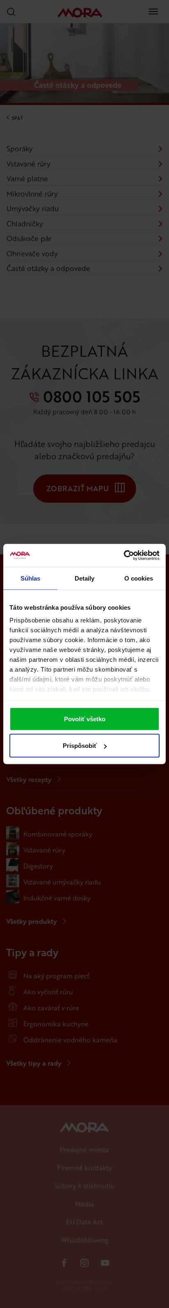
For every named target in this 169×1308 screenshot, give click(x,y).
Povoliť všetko (84, 718)
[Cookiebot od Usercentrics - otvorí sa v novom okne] (124, 555)
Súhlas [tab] (31, 577)
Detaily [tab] (85, 577)
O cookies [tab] (138, 577)
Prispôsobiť (80, 745)
